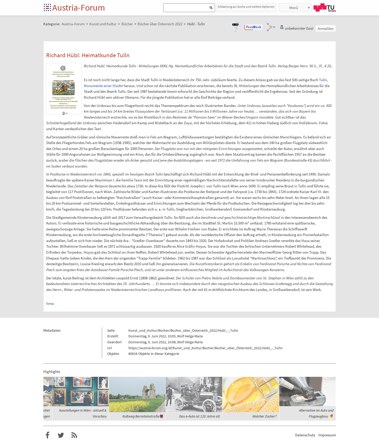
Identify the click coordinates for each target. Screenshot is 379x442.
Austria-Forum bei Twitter (61, 435)
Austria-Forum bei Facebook (47, 435)
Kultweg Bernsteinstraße (141, 416)
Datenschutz (305, 434)
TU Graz (325, 7)
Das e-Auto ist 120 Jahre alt (199, 416)
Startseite (47, 7)
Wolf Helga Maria (190, 336)
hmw (50, 303)
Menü (293, 7)
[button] (254, 27)
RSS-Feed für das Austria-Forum (74, 435)
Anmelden (326, 28)
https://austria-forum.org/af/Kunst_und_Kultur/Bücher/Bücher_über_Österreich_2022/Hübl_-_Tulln (205, 348)
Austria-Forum (78, 7)
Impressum (327, 434)
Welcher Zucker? (264, 416)
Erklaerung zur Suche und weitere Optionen (246, 7)
